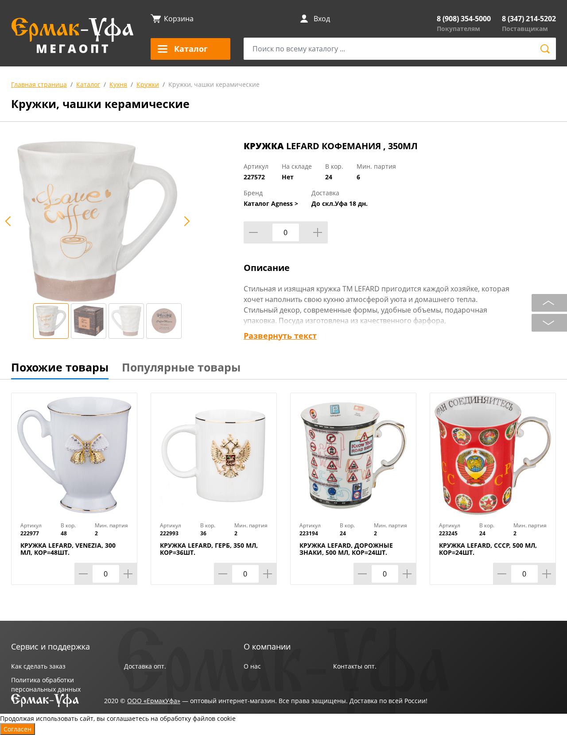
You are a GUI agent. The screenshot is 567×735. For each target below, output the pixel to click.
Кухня (118, 84)
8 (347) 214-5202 (529, 18)
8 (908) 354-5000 (464, 18)
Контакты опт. (355, 666)
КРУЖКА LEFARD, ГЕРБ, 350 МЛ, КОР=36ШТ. (209, 549)
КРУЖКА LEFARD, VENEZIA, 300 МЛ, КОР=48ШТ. (68, 549)
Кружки (147, 84)
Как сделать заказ (38, 666)
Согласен (17, 729)
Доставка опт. (145, 666)
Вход (322, 18)
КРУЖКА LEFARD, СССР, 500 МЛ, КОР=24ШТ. (488, 549)
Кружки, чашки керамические (214, 84)
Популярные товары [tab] (181, 367)
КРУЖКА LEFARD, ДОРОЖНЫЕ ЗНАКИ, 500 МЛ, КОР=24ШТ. (346, 549)
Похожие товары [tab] (60, 367)
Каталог (88, 84)
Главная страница (39, 84)
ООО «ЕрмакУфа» (153, 700)
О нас (252, 666)
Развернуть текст (280, 335)
